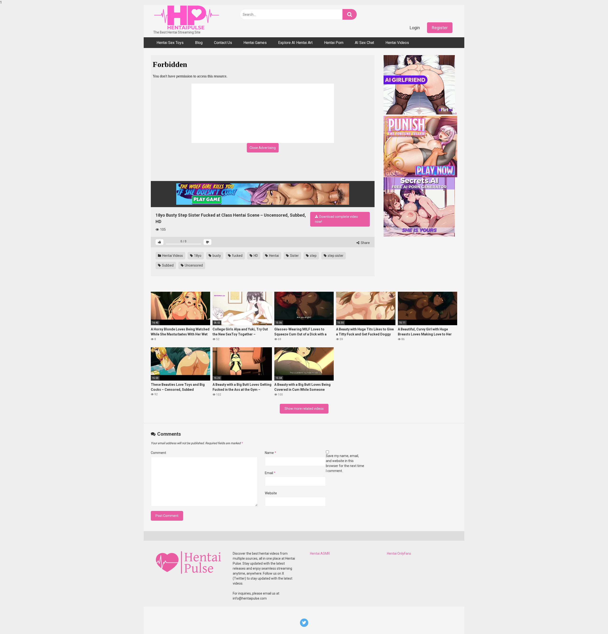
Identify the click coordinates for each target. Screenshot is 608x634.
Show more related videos (304, 408)
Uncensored (193, 265)
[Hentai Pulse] (186, 17)
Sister (294, 255)
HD (255, 255)
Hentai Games (255, 42)
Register (440, 27)
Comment (158, 453)
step (313, 255)
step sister (335, 255)
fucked (236, 255)
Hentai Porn (333, 42)
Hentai (273, 255)
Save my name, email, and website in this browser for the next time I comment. (345, 463)
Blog (199, 42)
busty (216, 255)
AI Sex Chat (364, 42)
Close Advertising (263, 148)
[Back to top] (592, 620)
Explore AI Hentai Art (295, 42)
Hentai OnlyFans (399, 553)
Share (365, 243)
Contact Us (223, 42)
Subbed (167, 265)
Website (271, 493)
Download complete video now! (336, 219)
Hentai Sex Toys (170, 42)
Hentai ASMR (320, 553)
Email (270, 473)
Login (415, 27)
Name (270, 453)
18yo (197, 255)
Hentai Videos (397, 42)
